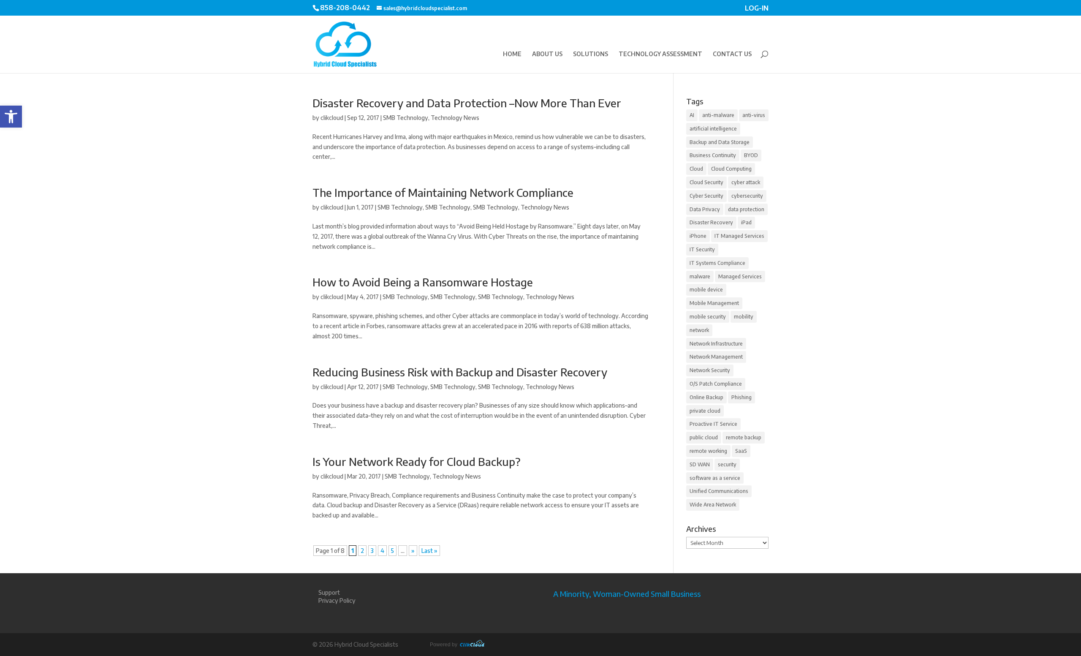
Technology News (455, 117)
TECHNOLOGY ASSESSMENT (660, 54)
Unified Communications (719, 491)
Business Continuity (713, 155)
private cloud (705, 411)
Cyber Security (706, 196)
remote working (708, 451)
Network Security (710, 370)
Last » (429, 550)
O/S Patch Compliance (716, 384)
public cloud (704, 437)
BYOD (751, 155)
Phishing (741, 397)
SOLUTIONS (590, 54)
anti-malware (718, 115)
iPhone (698, 236)
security (727, 464)
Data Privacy (705, 209)
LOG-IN (757, 8)
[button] (11, 117)
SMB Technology (405, 117)
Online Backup (706, 397)
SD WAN (700, 464)
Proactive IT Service (713, 424)
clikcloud (331, 117)
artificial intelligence (713, 128)
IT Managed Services (739, 236)
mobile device (706, 289)
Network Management (716, 357)
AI (692, 115)
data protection (746, 209)
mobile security (708, 316)
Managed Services (740, 276)
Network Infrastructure (716, 343)
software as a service (715, 478)
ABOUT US (547, 54)
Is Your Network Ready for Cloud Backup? (416, 461)
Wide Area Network (713, 504)
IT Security (702, 249)
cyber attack (745, 182)
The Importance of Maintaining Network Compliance (442, 192)
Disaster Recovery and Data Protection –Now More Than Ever (466, 103)
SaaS (741, 451)
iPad (746, 222)
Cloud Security (706, 182)
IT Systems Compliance (717, 263)
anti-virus (753, 115)
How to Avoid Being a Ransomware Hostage (422, 282)
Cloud (696, 169)
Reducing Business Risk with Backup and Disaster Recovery (459, 372)
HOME (512, 54)
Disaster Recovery (711, 222)
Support (329, 592)
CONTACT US (732, 54)
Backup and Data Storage (720, 142)
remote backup (743, 437)
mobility (743, 316)
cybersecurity (747, 196)
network (699, 330)
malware (700, 276)
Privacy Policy (337, 600)
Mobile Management (714, 303)
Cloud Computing (731, 169)
